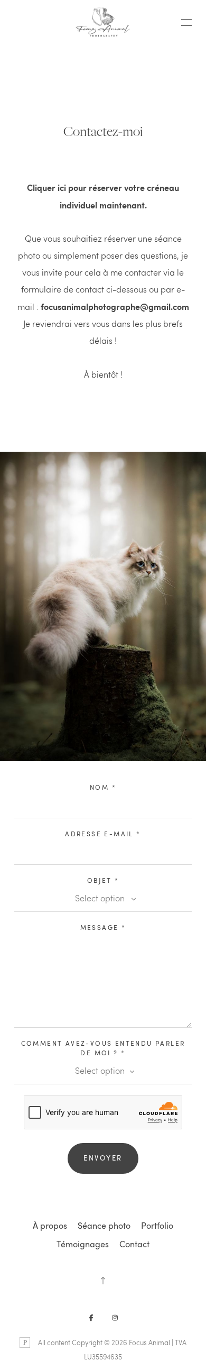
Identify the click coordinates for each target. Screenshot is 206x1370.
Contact (134, 1244)
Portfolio (157, 1225)
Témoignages (83, 1244)
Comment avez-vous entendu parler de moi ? (103, 1048)
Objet (103, 880)
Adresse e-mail (103, 833)
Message (103, 927)
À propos (50, 1225)
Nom (103, 787)
